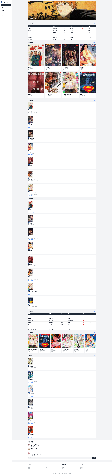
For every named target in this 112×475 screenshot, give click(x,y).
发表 (94, 457)
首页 (2, 5)
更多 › (94, 23)
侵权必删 (81, 468)
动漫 (2, 15)
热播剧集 (63, 467)
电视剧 (3, 10)
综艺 (2, 12)
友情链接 (29, 468)
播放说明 (81, 467)
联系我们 (29, 467)
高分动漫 (63, 468)
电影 (2, 7)
